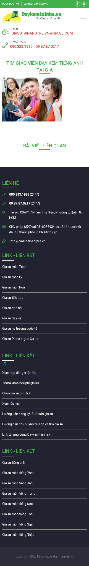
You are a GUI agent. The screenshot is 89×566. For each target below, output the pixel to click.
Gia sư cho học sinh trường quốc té (44, 330)
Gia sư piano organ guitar (44, 340)
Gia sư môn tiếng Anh (44, 464)
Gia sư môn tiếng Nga (44, 435)
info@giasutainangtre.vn (27, 241)
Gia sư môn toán (44, 268)
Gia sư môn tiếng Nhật (44, 536)
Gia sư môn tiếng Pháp (44, 474)
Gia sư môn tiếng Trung (44, 495)
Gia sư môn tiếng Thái (44, 515)
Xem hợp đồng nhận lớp (44, 374)
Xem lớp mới (44, 405)
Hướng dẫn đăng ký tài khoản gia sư (44, 415)
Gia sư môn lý (44, 278)
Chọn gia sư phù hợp (44, 394)
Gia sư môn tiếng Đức (44, 505)
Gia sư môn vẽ (44, 319)
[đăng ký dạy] (31, 17)
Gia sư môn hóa (44, 288)
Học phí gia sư (44, 384)
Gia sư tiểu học (44, 299)
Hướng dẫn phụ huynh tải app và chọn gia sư (44, 425)
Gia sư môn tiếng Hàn (44, 484)
